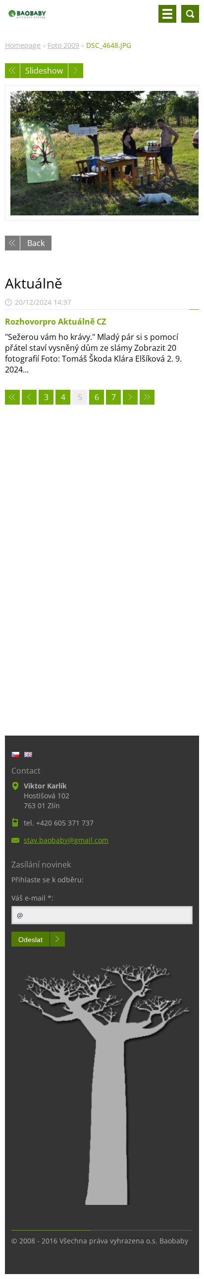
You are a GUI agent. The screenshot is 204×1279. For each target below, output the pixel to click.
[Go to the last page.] (147, 397)
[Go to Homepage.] (27, 17)
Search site (190, 14)
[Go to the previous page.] (29, 397)
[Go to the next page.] (130, 397)
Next (75, 70)
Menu (167, 14)
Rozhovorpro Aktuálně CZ (55, 321)
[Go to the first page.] (12, 397)
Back (36, 243)
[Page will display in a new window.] (102, 153)
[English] (28, 754)
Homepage (23, 45)
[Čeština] (15, 754)
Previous (12, 70)
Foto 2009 (63, 45)
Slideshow (44, 70)
